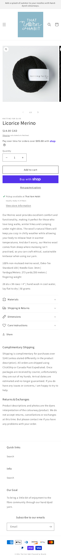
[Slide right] (38, 112)
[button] (4, 24)
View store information (18, 205)
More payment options (30, 187)
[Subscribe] (50, 527)
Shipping (6, 135)
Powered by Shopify (39, 554)
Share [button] (9, 334)
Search (10, 456)
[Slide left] (23, 112)
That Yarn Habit (26, 554)
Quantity (7, 150)
